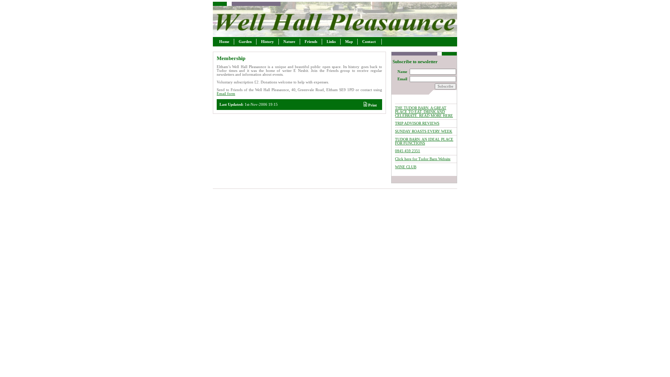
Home (224, 42)
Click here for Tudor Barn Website (423, 159)
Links (331, 42)
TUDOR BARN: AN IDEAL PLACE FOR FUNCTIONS (424, 141)
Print (372, 105)
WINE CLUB (405, 167)
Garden (245, 42)
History (267, 42)
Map (349, 42)
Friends (311, 42)
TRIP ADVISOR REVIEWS (417, 123)
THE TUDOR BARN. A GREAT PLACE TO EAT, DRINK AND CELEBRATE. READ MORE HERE (424, 112)
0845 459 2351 (407, 151)
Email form (226, 94)
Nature (289, 42)
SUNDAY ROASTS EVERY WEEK (423, 131)
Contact (369, 42)
